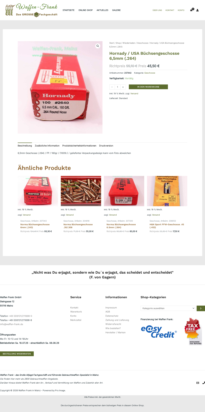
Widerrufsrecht (113, 324)
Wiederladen (129, 43)
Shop (118, 43)
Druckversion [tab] (106, 145)
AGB (107, 311)
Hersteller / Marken (115, 332)
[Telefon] (203, 383)
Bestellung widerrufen (17, 354)
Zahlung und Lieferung (117, 320)
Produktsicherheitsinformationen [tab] (79, 145)
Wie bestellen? (113, 328)
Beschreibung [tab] (25, 145)
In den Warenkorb (148, 87)
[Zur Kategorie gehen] (201, 308)
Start (111, 43)
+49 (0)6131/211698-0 (20, 316)
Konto (73, 315)
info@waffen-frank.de (11, 324)
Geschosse (142, 43)
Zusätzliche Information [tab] (47, 145)
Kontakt (74, 307)
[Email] (197, 383)
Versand (134, 93)
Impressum (111, 307)
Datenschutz (111, 315)
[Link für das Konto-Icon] (197, 10)
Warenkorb (76, 311)
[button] (97, 45)
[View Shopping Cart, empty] (191, 10)
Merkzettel (75, 320)
